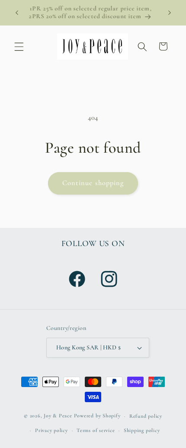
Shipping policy (142, 430)
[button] (19, 46)
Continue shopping (93, 183)
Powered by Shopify (97, 416)
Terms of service (96, 430)
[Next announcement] (169, 12)
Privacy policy (51, 430)
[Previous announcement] (16, 12)
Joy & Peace (58, 416)
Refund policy (145, 416)
